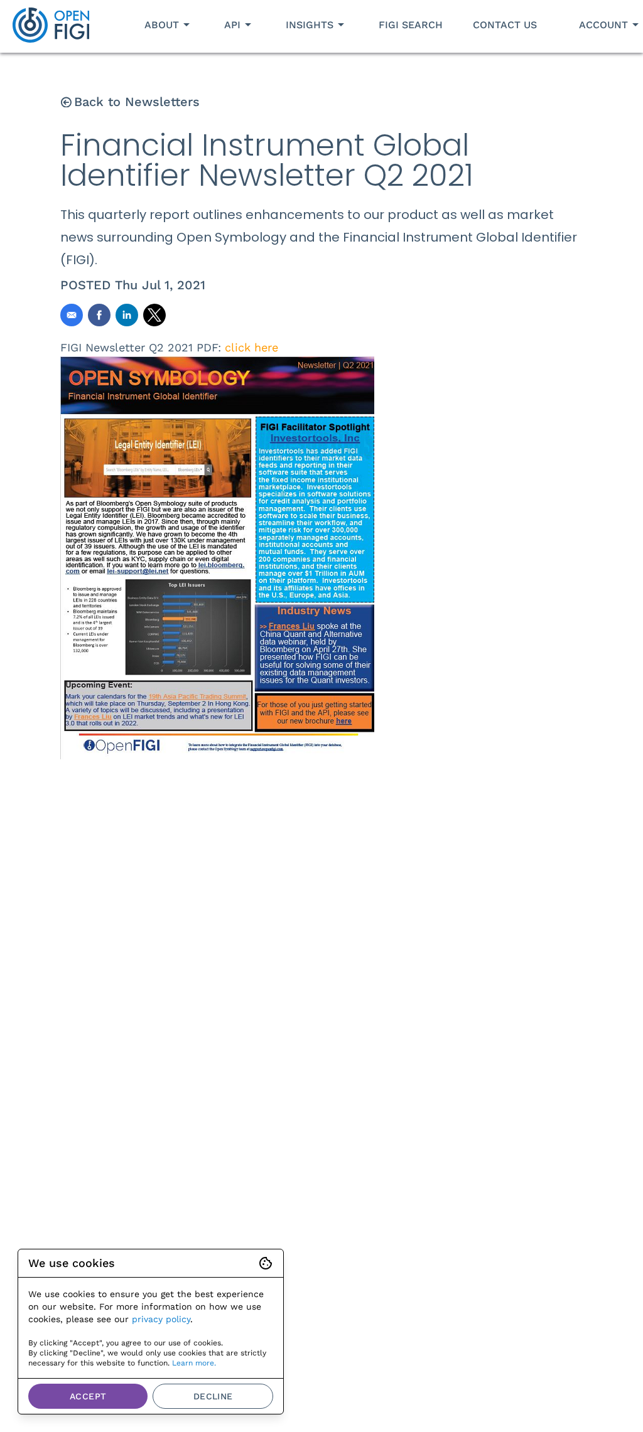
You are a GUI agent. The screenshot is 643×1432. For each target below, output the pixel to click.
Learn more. (194, 1363)
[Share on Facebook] (99, 315)
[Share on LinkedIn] (127, 315)
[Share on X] (154, 315)
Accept (88, 1396)
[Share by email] (71, 315)
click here (251, 347)
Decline (213, 1396)
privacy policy (161, 1319)
